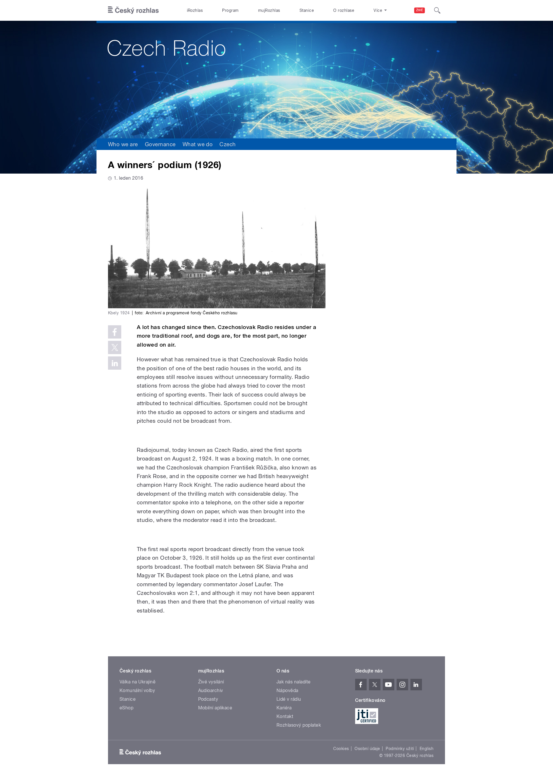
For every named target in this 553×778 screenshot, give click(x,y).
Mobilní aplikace (215, 708)
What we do (198, 144)
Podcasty (208, 699)
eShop (126, 708)
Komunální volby (137, 690)
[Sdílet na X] (114, 347)
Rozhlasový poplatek (298, 725)
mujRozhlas (269, 10)
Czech (227, 144)
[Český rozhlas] (133, 10)
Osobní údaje (367, 748)
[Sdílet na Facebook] (114, 332)
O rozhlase (343, 10)
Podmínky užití (400, 748)
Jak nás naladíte (293, 682)
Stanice (307, 10)
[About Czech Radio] (276, 79)
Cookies (341, 748)
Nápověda (287, 690)
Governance (160, 144)
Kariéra (283, 708)
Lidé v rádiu (288, 699)
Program (230, 10)
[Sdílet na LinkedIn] (114, 363)
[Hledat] (437, 10)
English (426, 748)
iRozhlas (195, 10)
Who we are (123, 144)
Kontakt (284, 716)
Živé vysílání (211, 682)
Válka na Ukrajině (138, 682)
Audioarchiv (210, 690)
